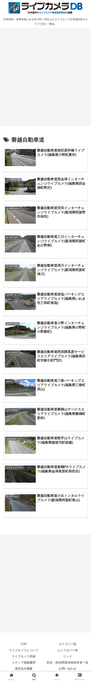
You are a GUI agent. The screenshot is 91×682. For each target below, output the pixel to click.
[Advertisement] (45, 76)
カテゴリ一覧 (67, 644)
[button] (82, 564)
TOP (24, 644)
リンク (67, 656)
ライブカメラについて (24, 650)
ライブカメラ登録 (24, 656)
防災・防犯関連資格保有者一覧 (67, 662)
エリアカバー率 (67, 650)
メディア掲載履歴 (24, 662)
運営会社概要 (24, 668)
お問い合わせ (67, 668)
